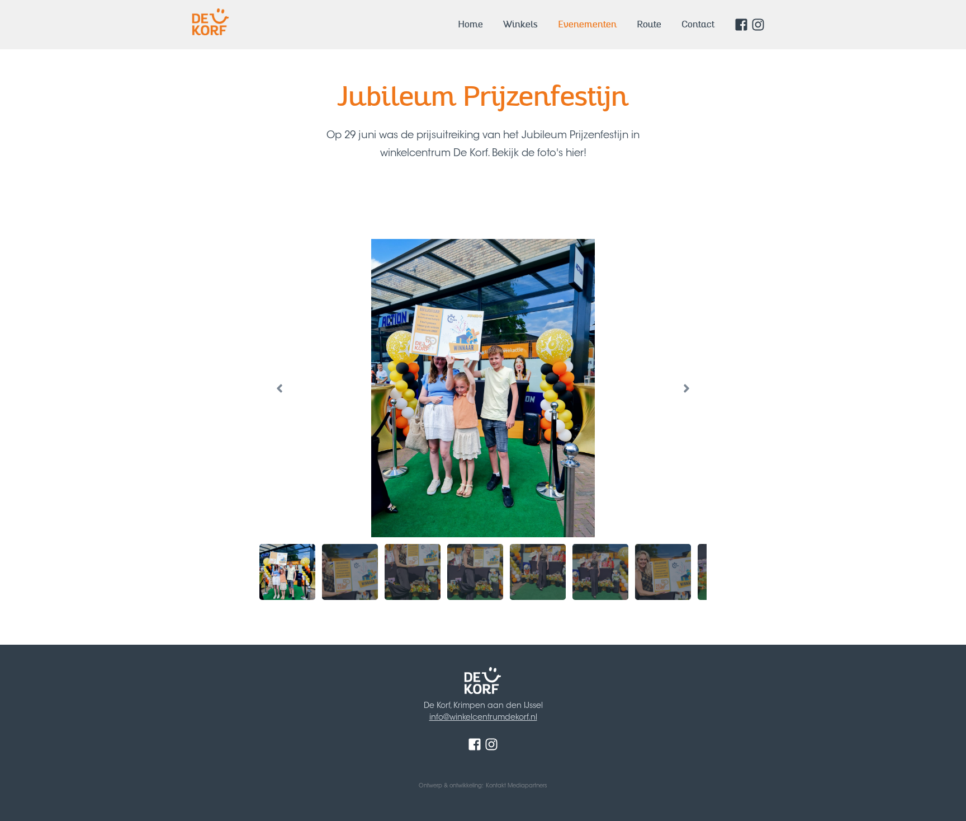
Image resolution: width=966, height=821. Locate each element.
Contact (697, 24)
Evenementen (587, 24)
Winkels (520, 24)
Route (649, 24)
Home (470, 24)
